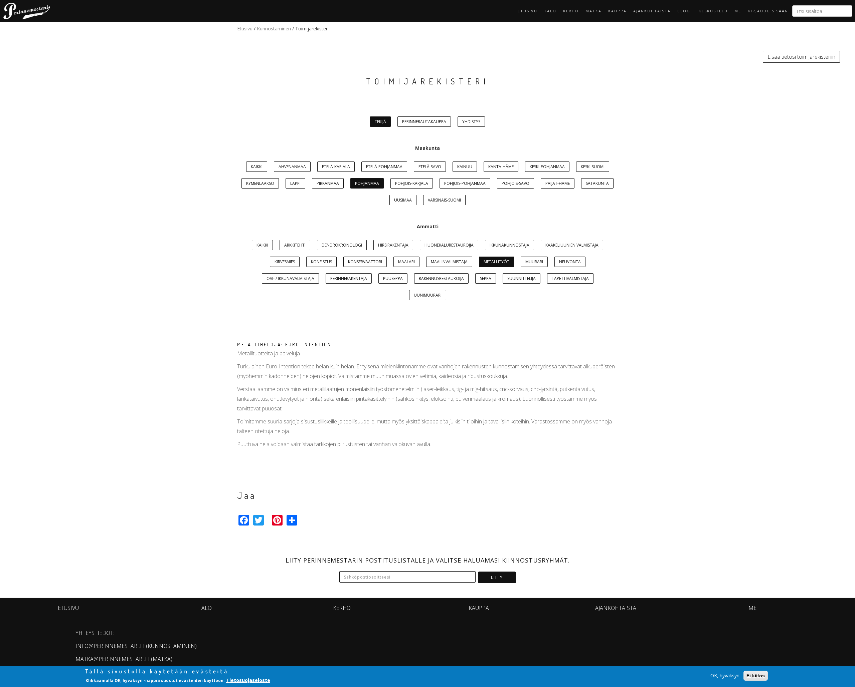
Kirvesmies (285, 262)
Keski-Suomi (593, 166)
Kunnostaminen (274, 28)
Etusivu (527, 10)
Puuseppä (393, 278)
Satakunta (597, 183)
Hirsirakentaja (393, 245)
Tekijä (380, 121)
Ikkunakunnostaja (509, 245)
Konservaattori (365, 262)
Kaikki (257, 166)
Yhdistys (471, 121)
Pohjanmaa (367, 183)
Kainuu (464, 166)
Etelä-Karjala (336, 166)
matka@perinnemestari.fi (112, 659)
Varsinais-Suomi (444, 200)
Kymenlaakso (260, 183)
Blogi (684, 10)
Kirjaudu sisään (768, 10)
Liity (497, 577)
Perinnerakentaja (348, 278)
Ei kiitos (755, 675)
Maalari (406, 262)
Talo (550, 10)
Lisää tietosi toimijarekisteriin (801, 56)
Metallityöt (496, 262)
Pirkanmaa (328, 183)
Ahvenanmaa (292, 166)
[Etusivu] (25, 11)
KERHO (571, 10)
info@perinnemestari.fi (110, 646)
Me (737, 10)
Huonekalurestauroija (449, 245)
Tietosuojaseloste (248, 680)
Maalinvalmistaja (449, 262)
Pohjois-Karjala (411, 183)
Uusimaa (403, 200)
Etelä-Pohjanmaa (384, 166)
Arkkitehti (295, 245)
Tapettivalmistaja (570, 278)
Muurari (534, 262)
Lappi (295, 183)
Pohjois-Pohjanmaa (465, 183)
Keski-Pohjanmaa (547, 166)
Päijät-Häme (557, 183)
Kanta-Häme (501, 166)
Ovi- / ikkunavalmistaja (290, 278)
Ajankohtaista (652, 10)
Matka (593, 10)
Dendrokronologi (342, 245)
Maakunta (427, 148)
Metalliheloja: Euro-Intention (284, 344)
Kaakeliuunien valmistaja (571, 245)
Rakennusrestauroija (441, 278)
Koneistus (321, 262)
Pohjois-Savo (515, 183)
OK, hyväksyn (724, 675)
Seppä (485, 278)
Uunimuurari (428, 295)
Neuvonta (570, 262)
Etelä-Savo (429, 166)
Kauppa (617, 10)
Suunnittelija (521, 278)
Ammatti (428, 226)
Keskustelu (713, 10)
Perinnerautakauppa (424, 121)
